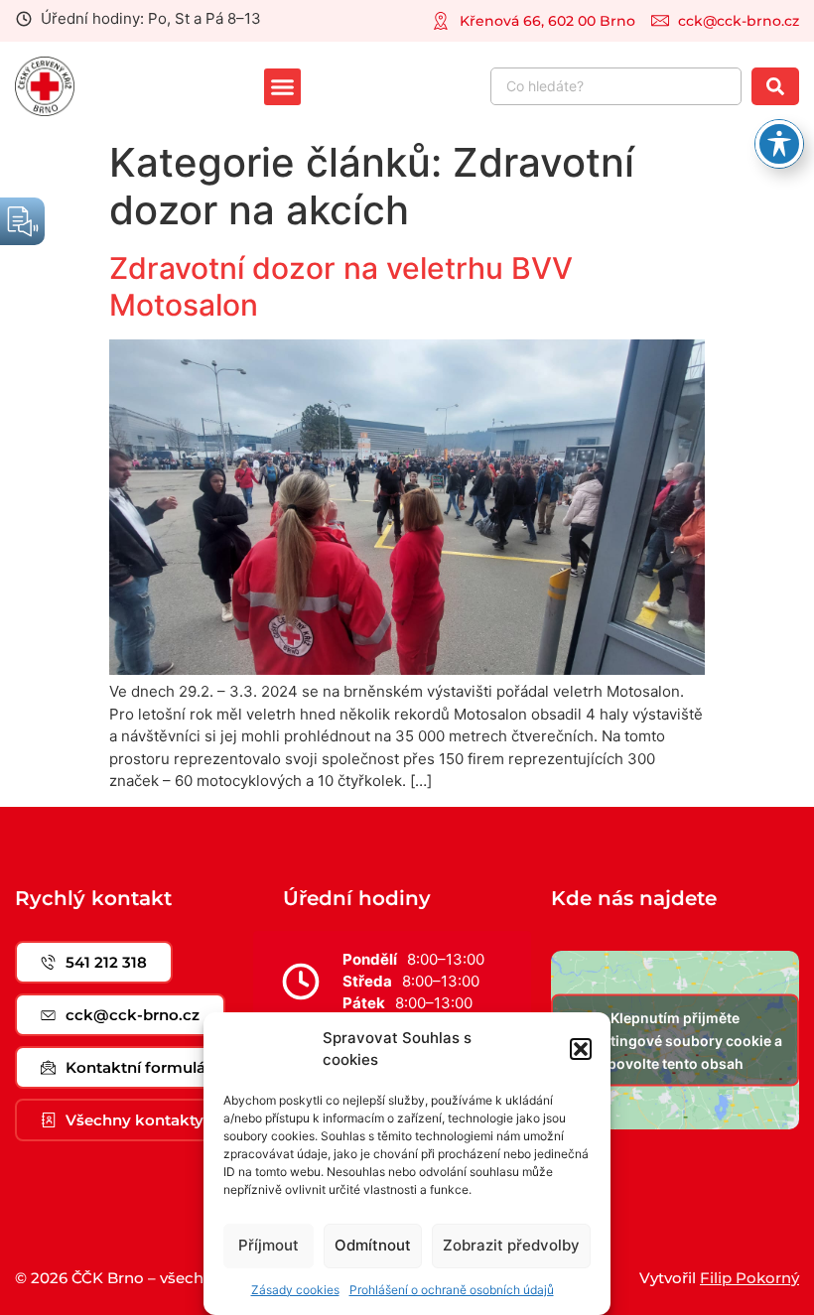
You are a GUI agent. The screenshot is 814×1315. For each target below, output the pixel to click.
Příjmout (268, 1245)
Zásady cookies (295, 1289)
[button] (581, 1049)
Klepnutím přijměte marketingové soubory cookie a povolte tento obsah (675, 1040)
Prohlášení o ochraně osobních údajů (451, 1289)
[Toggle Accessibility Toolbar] (779, 144)
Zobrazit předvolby (511, 1245)
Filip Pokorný (749, 1277)
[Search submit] (775, 86)
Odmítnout (373, 1245)
